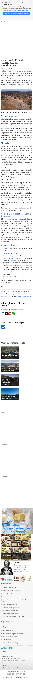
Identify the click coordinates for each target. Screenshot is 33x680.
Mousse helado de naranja (10, 637)
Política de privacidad (7, 656)
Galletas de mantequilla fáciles (12, 591)
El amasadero (16, 578)
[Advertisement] (16, 39)
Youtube (14, 674)
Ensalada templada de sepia (11, 643)
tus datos (28, 7)
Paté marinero (7, 640)
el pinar (14, 260)
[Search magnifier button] (22, 2)
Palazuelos (6, 253)
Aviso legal (4, 654)
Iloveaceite (3, 578)
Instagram (8, 674)
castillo (19, 296)
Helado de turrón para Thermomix (13, 634)
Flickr (24, 674)
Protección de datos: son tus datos (11, 658)
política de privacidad (21, 10)
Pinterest (21, 674)
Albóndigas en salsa (9, 597)
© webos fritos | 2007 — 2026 (10, 667)
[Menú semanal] (16, 560)
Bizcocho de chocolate (9, 588)
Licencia (4, 663)
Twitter (17, 674)
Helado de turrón (8, 630)
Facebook (11, 674)
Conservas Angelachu (23, 578)
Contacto (4, 665)
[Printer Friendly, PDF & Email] (3, 328)
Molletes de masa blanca (10, 604)
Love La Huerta (29, 578)
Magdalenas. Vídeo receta (10, 611)
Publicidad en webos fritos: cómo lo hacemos (13, 660)
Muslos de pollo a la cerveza (11, 614)
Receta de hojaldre (8, 594)
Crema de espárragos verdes (11, 607)
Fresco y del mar (10, 578)
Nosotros (4, 651)
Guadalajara (27, 296)
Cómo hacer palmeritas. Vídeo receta (14, 617)
